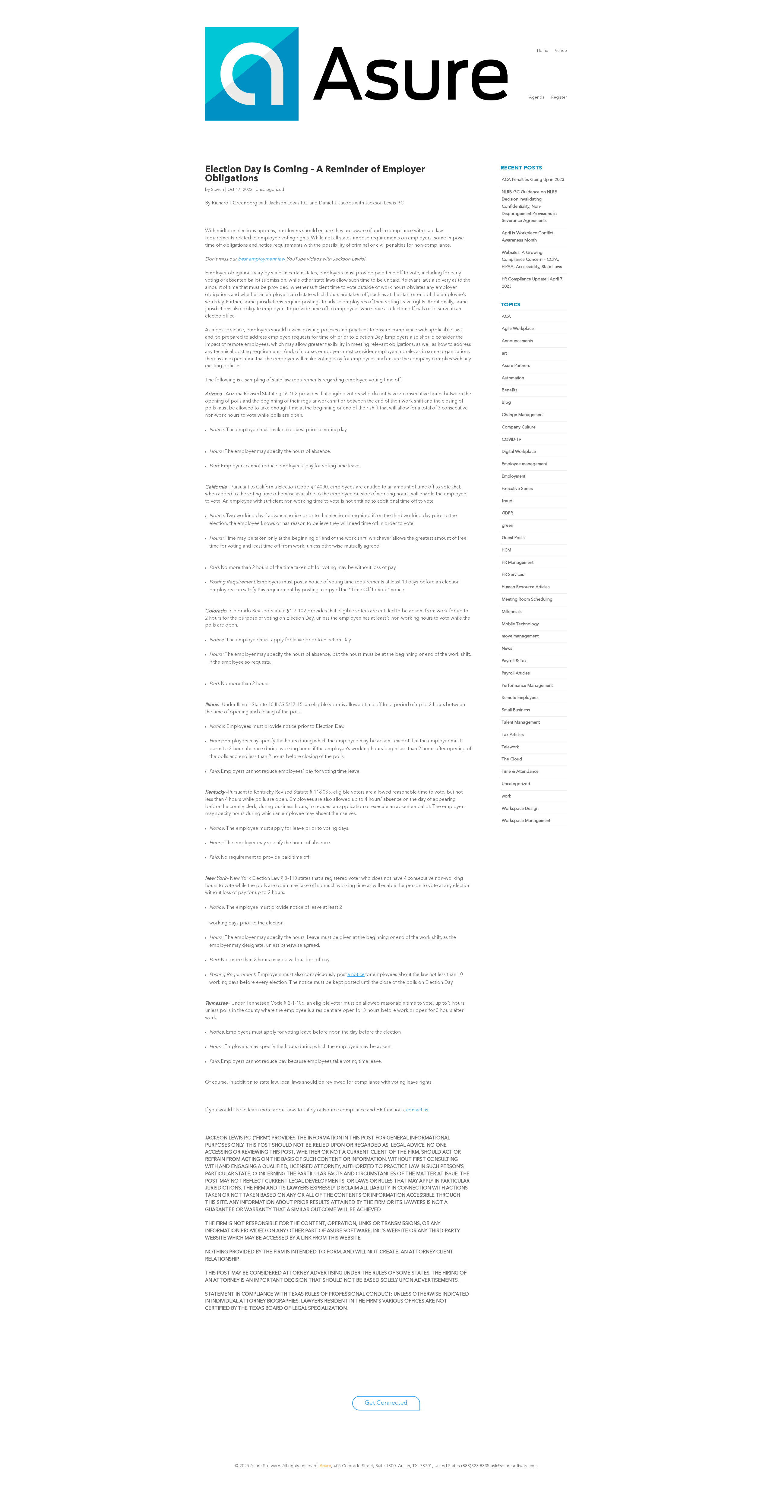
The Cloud (512, 759)
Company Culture (519, 427)
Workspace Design (520, 809)
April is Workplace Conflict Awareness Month (527, 236)
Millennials (512, 612)
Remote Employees (520, 698)
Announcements (517, 341)
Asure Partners (516, 366)
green (507, 525)
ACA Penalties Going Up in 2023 (533, 180)
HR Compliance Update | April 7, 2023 (533, 283)
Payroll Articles (516, 673)
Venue (561, 51)
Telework (510, 747)
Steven (217, 190)
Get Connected (386, 1403)
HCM (506, 550)
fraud (507, 501)
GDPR (507, 513)
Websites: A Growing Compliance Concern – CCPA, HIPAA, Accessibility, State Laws (532, 260)
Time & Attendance (520, 771)
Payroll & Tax (514, 661)
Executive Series (517, 489)
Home (542, 51)
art (504, 353)
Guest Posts (513, 538)
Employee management (524, 464)
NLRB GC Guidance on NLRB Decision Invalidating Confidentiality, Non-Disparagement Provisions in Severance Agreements (529, 206)
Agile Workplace (518, 329)
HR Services (513, 575)
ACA (506, 316)
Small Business (516, 710)
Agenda (537, 97)
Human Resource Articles (526, 587)
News (507, 648)
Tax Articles (513, 735)
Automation (513, 378)
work (506, 796)
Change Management (523, 415)
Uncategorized (270, 190)
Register (559, 97)
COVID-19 (511, 439)
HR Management (517, 563)
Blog (506, 402)
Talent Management (521, 722)
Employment (513, 476)
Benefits (509, 390)
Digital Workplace (519, 452)
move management (520, 636)
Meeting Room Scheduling (527, 599)
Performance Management (527, 686)
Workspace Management (526, 821)
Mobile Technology (520, 624)
